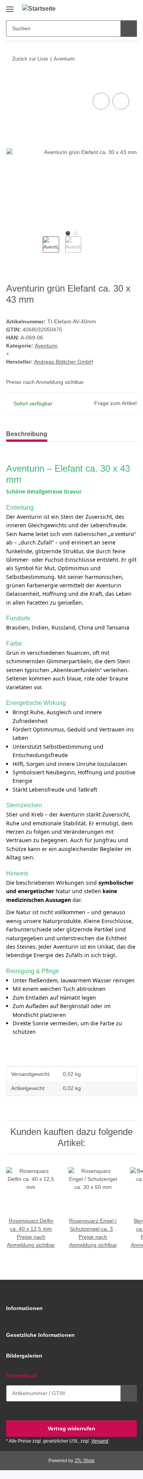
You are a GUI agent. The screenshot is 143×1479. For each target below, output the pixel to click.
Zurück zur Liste (30, 59)
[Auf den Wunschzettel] (120, 101)
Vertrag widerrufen (71, 1428)
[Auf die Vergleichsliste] (101, 101)
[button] (106, 8)
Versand (99, 1441)
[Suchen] (129, 28)
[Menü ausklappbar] (10, 6)
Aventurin (46, 346)
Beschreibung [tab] (26, 434)
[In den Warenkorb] (12, 82)
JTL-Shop (84, 1460)
